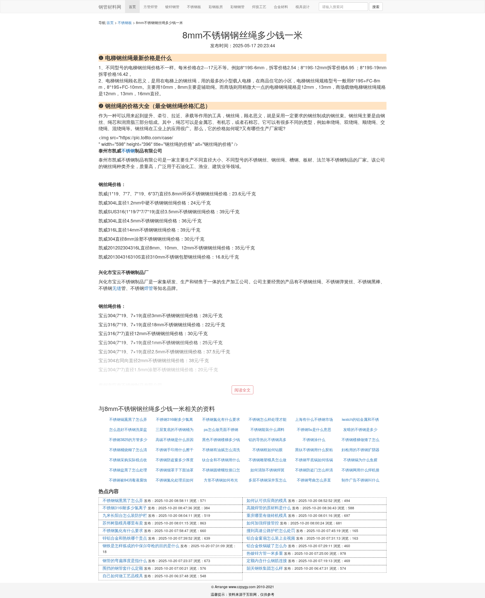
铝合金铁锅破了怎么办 (267, 545)
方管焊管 (150, 6)
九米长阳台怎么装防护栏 (125, 515)
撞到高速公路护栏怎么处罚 (271, 530)
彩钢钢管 (237, 6)
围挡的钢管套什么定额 (123, 568)
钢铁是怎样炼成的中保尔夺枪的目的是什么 (141, 545)
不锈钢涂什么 (314, 439)
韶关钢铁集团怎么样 (265, 568)
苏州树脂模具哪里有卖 (123, 523)
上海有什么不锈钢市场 (314, 419)
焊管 (148, 288)
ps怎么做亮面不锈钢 (221, 429)
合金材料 (281, 6)
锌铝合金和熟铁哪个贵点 (125, 538)
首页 (132, 6)
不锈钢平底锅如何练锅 (314, 459)
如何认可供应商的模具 (267, 500)
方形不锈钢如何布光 (221, 479)
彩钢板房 (216, 6)
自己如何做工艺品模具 (123, 576)
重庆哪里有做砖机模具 (267, 515)
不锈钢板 (194, 6)
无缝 (116, 288)
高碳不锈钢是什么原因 (174, 439)
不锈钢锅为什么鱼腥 (360, 459)
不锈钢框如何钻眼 (267, 449)
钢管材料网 (110, 6)
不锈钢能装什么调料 (267, 429)
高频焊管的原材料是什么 (269, 508)
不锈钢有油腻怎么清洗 (221, 449)
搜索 (375, 6)
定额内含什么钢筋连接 (267, 560)
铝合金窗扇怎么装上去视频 (271, 538)
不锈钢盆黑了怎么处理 (128, 469)
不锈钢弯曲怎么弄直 (314, 479)
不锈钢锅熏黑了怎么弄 (128, 419)
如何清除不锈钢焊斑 (267, 469)
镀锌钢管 (172, 6)
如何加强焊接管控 (263, 523)
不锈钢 (128, 150)
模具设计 (303, 6)
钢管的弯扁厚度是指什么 (125, 560)
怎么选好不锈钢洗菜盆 (128, 429)
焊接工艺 (259, 6)
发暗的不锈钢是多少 (360, 429)
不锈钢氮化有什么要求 (221, 419)
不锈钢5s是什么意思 (314, 429)
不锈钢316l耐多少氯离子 (125, 508)
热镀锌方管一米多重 (265, 553)
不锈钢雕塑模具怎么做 (267, 459)
